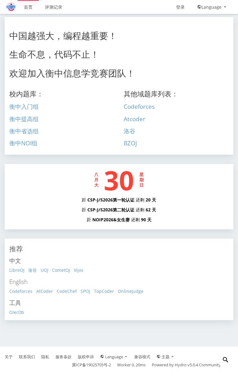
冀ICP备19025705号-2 (91, 365)
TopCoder (104, 291)
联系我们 (27, 357)
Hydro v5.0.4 (186, 365)
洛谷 (32, 270)
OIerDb (16, 312)
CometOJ (61, 270)
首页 (28, 7)
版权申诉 (86, 357)
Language (212, 7)
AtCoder (44, 291)
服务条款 (63, 357)
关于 (9, 357)
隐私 (45, 357)
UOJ (44, 270)
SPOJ (85, 291)
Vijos (78, 270)
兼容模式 (142, 357)
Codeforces (21, 291)
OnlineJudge (130, 291)
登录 (180, 7)
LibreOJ (16, 270)
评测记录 (53, 7)
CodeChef (67, 291)
